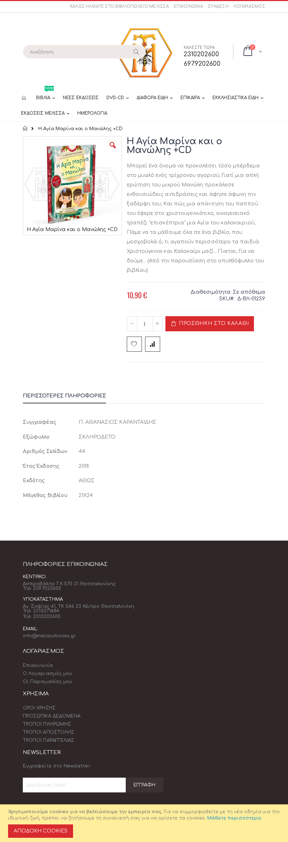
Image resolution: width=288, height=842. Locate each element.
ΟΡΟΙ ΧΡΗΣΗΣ (39, 708)
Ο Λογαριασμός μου (47, 673)
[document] (145, 823)
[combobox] (84, 52)
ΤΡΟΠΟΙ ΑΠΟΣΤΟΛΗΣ (48, 732)
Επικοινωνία (188, 6)
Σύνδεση (218, 6)
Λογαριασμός (249, 6)
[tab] (70, 397)
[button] (113, 150)
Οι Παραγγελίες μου (47, 681)
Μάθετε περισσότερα (234, 818)
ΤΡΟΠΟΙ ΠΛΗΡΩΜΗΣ (47, 724)
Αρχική (25, 128)
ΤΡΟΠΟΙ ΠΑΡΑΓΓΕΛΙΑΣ (48, 740)
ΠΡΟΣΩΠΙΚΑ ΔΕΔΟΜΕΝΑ (51, 716)
